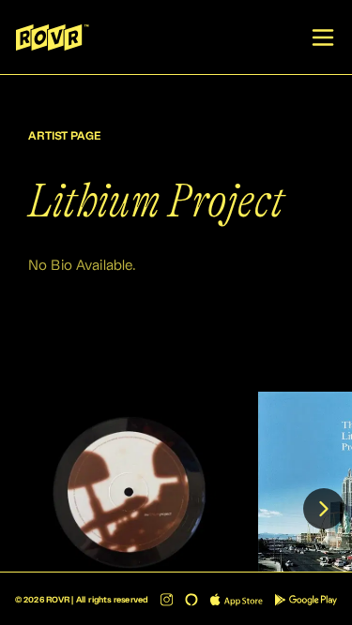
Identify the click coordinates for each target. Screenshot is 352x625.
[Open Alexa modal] (191, 599)
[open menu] (323, 37)
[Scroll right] (323, 508)
